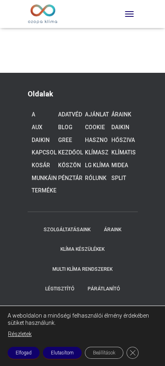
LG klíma (97, 165)
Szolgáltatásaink (67, 229)
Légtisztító (59, 289)
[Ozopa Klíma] (46, 14)
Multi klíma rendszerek (82, 269)
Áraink (121, 114)
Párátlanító (104, 289)
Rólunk (96, 178)
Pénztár (70, 178)
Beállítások (104, 353)
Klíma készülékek (82, 249)
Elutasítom (62, 353)
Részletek (20, 334)
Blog (65, 127)
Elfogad (24, 353)
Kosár (41, 165)
